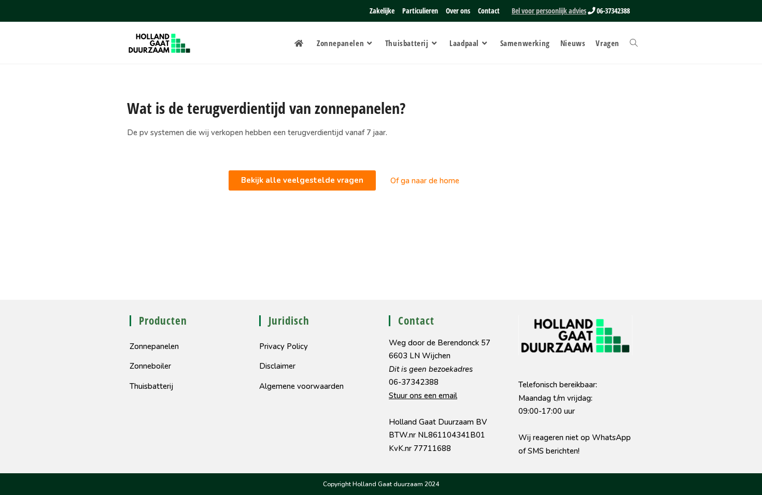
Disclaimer (277, 366)
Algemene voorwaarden (301, 386)
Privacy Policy (283, 346)
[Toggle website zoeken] (634, 43)
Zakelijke (382, 11)
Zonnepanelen (154, 346)
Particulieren (420, 11)
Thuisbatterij (151, 386)
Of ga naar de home (424, 181)
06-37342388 (612, 11)
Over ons (458, 11)
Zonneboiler (150, 366)
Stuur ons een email (423, 395)
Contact (489, 11)
